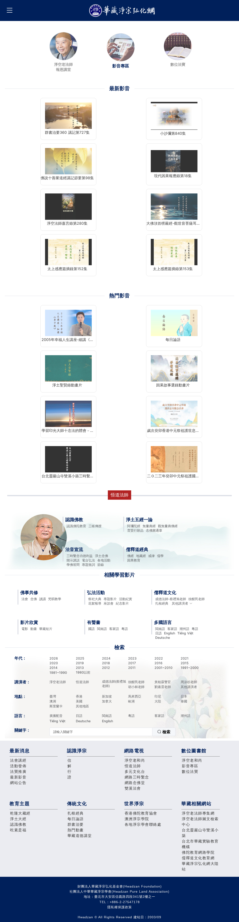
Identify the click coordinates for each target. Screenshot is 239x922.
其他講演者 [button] (180, 603)
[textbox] (100, 732)
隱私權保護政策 (119, 907)
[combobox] (112, 732)
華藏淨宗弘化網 (123, 10)
